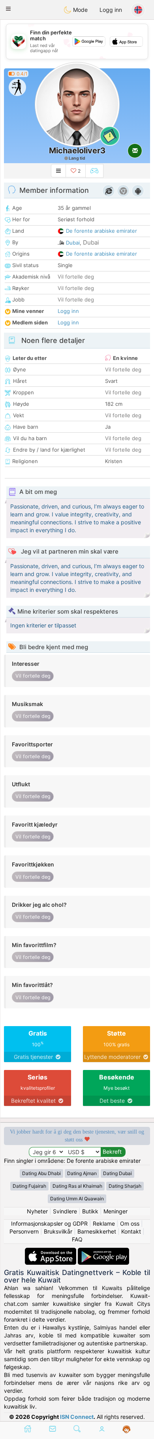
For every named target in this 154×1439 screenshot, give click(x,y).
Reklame (104, 1223)
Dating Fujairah (29, 1186)
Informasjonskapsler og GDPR (49, 1223)
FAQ (77, 1239)
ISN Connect (77, 1416)
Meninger (115, 1211)
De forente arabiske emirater (101, 231)
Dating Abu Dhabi (41, 1173)
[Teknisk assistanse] (126, 1429)
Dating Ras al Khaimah (77, 1186)
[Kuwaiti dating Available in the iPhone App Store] (51, 1251)
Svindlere (65, 1211)
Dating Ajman (82, 1173)
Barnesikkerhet (96, 1231)
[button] (8, 8)
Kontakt (131, 1231)
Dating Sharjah (125, 1186)
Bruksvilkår (58, 1231)
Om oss (129, 1223)
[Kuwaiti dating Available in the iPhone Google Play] (103, 1251)
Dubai (73, 242)
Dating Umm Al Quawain (77, 1199)
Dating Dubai (117, 1173)
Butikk (90, 1211)
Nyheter (37, 1211)
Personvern (24, 1231)
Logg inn (111, 9)
